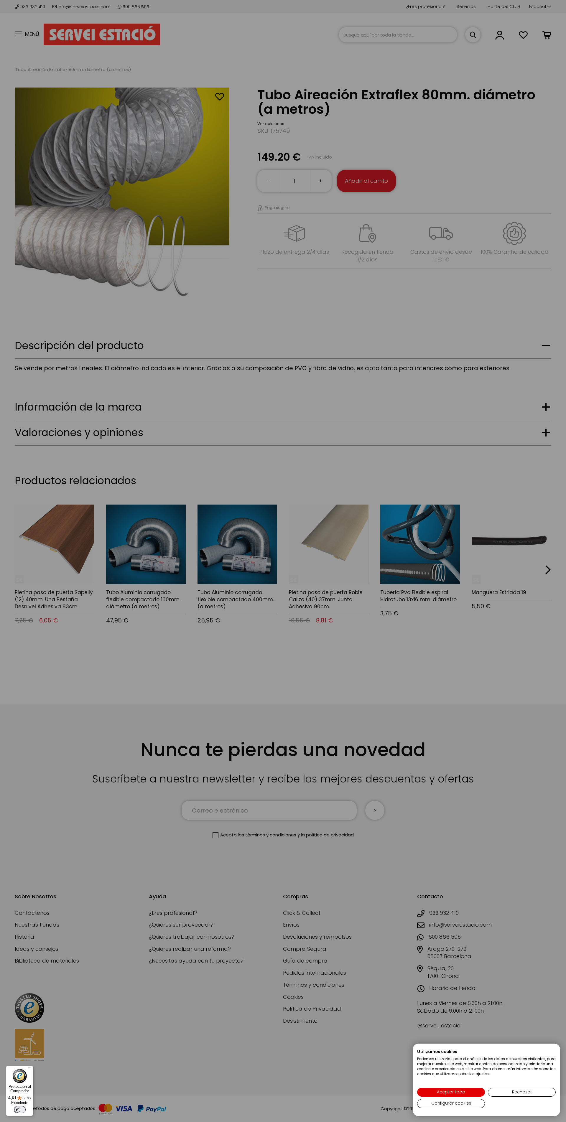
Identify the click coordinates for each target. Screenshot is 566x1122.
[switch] (20, 1109)
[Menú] (29, 1069)
